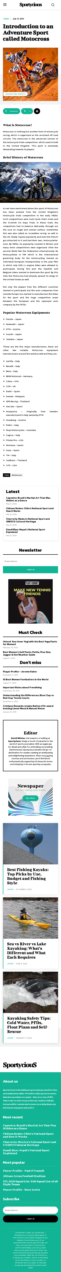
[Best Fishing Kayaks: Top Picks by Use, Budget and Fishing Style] (30, 843)
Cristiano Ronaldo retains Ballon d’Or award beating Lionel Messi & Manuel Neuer (28, 707)
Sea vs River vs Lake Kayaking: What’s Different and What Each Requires (26, 950)
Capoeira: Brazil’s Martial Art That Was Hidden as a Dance (28, 499)
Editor (6, 19)
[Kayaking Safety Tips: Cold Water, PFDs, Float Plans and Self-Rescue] (30, 992)
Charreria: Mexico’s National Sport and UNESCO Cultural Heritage (28, 520)
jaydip (10, 889)
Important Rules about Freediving (22, 687)
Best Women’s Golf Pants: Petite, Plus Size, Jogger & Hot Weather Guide (27, 653)
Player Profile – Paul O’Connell (23, 1170)
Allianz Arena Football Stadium (24, 1176)
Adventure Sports (15, 94)
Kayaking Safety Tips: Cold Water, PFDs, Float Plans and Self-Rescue (28, 1025)
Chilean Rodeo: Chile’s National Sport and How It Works (30, 509)
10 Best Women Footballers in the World (25, 679)
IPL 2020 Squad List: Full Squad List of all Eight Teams (30, 1183)
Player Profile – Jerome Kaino (20, 671)
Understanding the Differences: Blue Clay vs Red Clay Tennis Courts (28, 696)
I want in (30, 569)
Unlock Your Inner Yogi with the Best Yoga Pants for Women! (30, 643)
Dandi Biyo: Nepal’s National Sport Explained (25, 531)
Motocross (17, 475)
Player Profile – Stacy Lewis (21, 1189)
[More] (37, 111)
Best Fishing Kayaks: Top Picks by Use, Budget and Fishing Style (28, 876)
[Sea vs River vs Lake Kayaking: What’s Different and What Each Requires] (30, 918)
